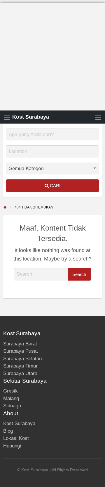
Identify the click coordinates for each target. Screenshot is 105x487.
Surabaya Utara (20, 373)
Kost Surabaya (30, 117)
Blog (8, 431)
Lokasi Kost (16, 438)
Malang (11, 398)
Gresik (10, 390)
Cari (54, 185)
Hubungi (12, 445)
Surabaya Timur (20, 365)
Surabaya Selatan (22, 358)
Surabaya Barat (20, 343)
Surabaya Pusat (20, 351)
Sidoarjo (12, 405)
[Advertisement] (52, 55)
